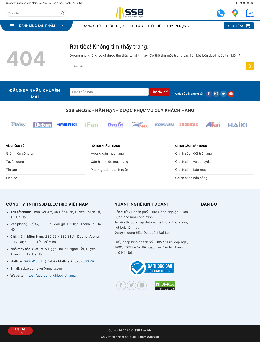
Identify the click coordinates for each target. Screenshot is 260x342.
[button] (36, 26)
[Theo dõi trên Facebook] (236, 3)
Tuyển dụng (178, 26)
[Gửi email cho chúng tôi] (248, 3)
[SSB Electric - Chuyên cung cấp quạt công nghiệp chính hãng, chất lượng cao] (130, 13)
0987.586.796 (84, 261)
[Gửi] (62, 13)
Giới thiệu (115, 26)
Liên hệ (154, 26)
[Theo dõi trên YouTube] (231, 94)
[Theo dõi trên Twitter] (244, 3)
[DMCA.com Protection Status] (165, 285)
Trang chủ (91, 26)
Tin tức (136, 26)
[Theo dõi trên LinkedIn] (142, 285)
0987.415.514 (34, 261)
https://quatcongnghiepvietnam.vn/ (53, 275)
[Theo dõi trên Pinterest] (252, 3)
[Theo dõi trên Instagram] (240, 3)
